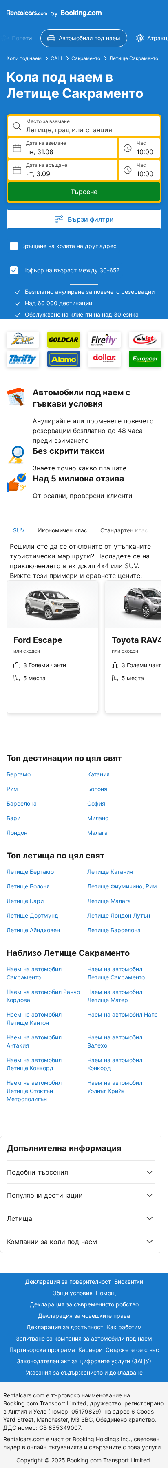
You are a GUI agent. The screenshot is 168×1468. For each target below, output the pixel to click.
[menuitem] (83, 38)
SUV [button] (18, 530)
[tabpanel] (84, 633)
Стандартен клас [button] (124, 530)
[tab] (19, 530)
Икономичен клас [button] (62, 530)
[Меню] (151, 13)
